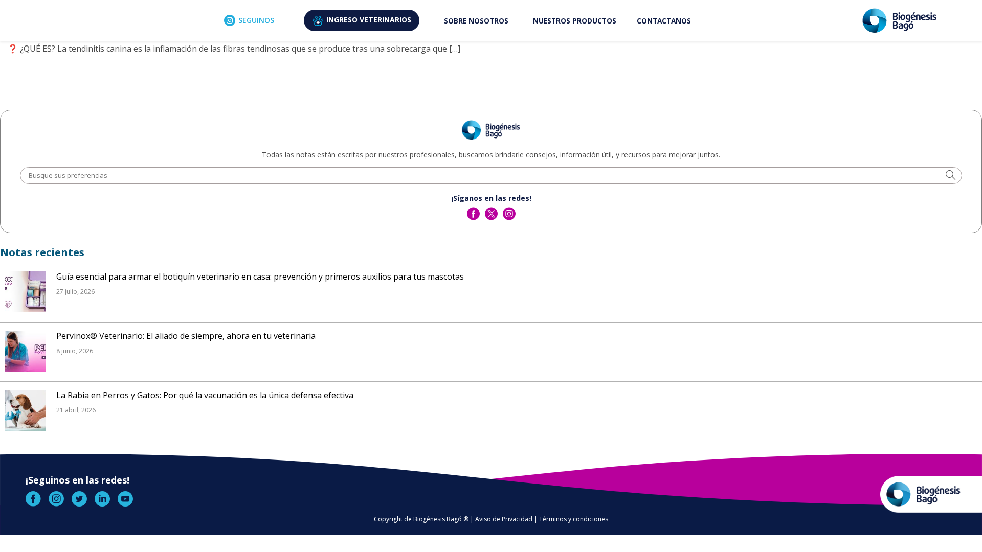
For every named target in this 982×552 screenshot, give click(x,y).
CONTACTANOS (664, 21)
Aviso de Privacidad (503, 519)
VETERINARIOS (368, 20)
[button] (950, 176)
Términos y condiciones (573, 519)
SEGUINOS (256, 20)
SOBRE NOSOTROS (476, 21)
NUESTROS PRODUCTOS (574, 21)
